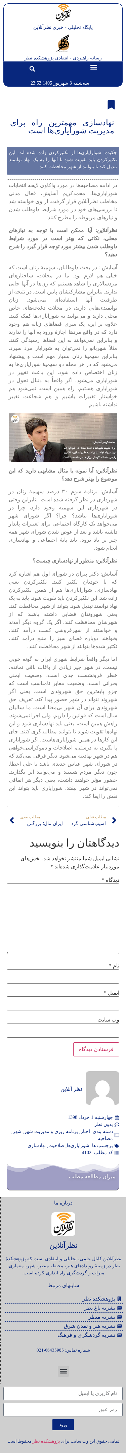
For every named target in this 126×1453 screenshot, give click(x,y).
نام (114, 965)
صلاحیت (56, 1145)
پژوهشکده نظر (46, 1441)
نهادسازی (37, 1145)
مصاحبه (105, 1138)
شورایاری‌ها (78, 1145)
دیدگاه (110, 880)
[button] (93, 67)
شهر (17, 1131)
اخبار (85, 1131)
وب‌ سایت (108, 1020)
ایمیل (111, 993)
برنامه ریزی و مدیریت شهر (51, 1131)
